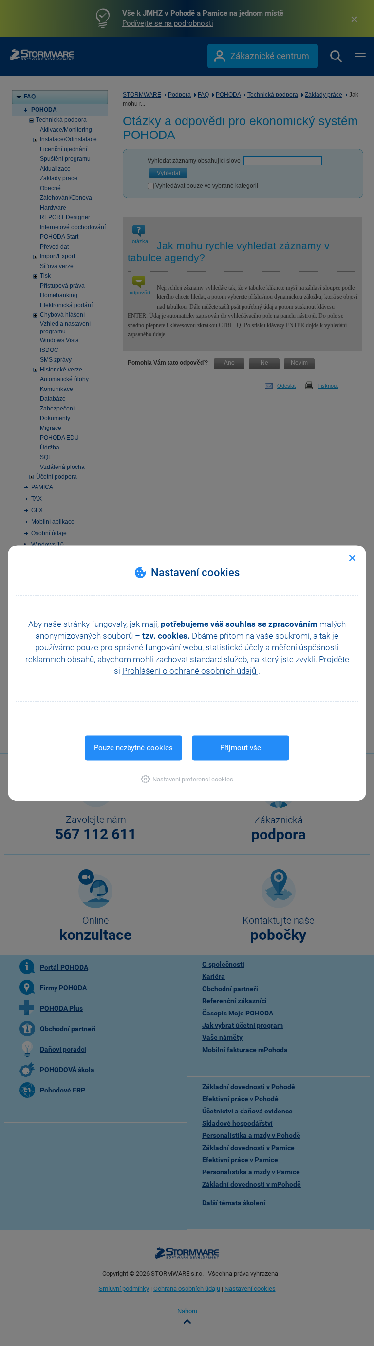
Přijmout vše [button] (240, 747)
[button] (187, 778)
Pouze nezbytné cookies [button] (133, 747)
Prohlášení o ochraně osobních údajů (190, 670)
